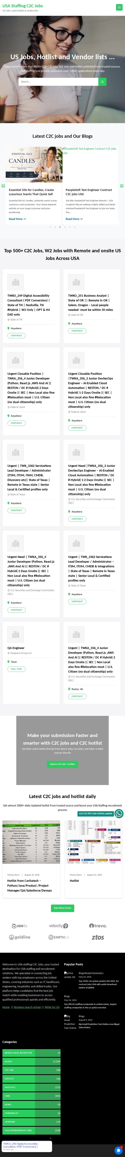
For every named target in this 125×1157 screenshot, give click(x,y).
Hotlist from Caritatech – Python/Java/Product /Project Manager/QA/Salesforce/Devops (29, 885)
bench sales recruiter (18, 1053)
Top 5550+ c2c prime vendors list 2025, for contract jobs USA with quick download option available (99, 984)
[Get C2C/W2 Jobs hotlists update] (118, 813)
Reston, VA (77, 689)
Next (121, 185)
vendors (99, 973)
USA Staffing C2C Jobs (22, 6)
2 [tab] (55, 227)
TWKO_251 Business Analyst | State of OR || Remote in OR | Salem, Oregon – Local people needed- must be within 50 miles (90, 303)
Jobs (7, 1096)
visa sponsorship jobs (18, 1131)
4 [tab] (65, 227)
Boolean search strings (27, 1007)
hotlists (10, 1087)
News (8, 1105)
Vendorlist (89, 973)
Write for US (52, 1007)
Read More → (12, 219)
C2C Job (9, 1070)
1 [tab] (50, 227)
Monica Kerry (13, 875)
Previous (3, 185)
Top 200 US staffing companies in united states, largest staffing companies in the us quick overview (90, 1006)
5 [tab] (69, 227)
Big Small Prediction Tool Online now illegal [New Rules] (99, 1026)
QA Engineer (15, 648)
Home (6, 1007)
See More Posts (62, 908)
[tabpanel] (28, 186)
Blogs (81, 973)
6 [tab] (74, 227)
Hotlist (74, 881)
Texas (14, 662)
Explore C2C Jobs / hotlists (62, 764)
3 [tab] (60, 227)
